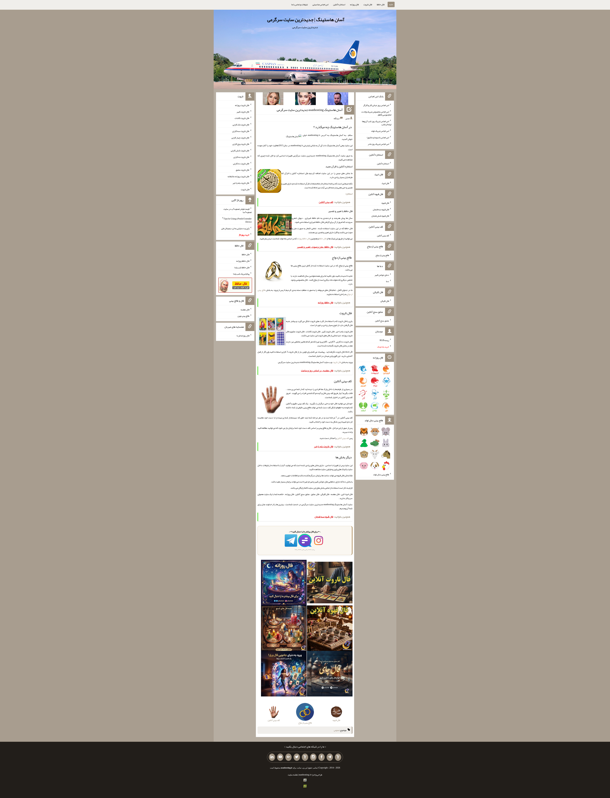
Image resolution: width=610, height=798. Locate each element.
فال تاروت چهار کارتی (240, 137)
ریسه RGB (384, 340)
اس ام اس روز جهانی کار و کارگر (376, 105)
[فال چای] (329, 674)
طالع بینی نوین (243, 316)
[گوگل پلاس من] (288, 757)
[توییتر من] (297, 757)
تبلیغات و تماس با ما (299, 4)
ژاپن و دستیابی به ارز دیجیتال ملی (235, 228)
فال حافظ (380, 4)
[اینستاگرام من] (313, 757)
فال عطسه (245, 309)
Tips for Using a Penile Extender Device (238, 220)
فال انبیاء (385, 183)
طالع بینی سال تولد (381, 474)
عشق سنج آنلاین (382, 320)
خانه (391, 4)
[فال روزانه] (284, 583)
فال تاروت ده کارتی (241, 163)
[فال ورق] (284, 674)
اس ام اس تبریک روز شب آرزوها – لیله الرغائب (376, 123)
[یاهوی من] (338, 757)
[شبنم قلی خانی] (273, 99)
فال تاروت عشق (242, 170)
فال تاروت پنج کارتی (240, 144)
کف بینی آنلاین (343, 438)
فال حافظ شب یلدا (241, 267)
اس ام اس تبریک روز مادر (378, 144)
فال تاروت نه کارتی (241, 157)
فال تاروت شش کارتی (240, 150)
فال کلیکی (384, 301)
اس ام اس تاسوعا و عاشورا (378, 137)
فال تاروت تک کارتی (241, 124)
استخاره (349, 193)
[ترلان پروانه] (305, 99)
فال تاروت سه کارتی (240, 131)
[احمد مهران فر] (338, 99)
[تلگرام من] (330, 757)
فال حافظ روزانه (303, 238)
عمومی (336, 730)
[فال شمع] (284, 629)
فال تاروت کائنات (242, 118)
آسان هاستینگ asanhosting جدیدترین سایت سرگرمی (310, 110)
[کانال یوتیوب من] (280, 757)
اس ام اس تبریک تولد (380, 131)
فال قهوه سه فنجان (381, 209)
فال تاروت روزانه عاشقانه (238, 176)
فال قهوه (385, 203)
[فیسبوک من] (321, 757)
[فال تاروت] (329, 583)
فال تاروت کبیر (243, 111)
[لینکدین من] (272, 757)
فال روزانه (354, 4)
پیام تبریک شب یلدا (241, 274)
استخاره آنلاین (339, 4)
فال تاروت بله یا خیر (241, 183)
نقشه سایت (293, 774)
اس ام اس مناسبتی (320, 4)
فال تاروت (367, 4)
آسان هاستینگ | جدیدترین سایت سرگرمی (305, 19)
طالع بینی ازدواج (382, 255)
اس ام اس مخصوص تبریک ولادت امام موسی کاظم (376, 113)
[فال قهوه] (329, 629)
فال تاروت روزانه (242, 105)
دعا (387, 281)
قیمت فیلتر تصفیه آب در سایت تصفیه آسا (238, 210)
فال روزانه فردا (243, 335)
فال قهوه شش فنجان (380, 216)
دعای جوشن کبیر (382, 275)
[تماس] (305, 757)
